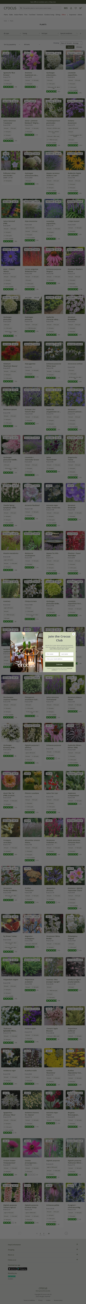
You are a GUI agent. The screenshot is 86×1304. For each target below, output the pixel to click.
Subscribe (59, 664)
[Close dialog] (73, 634)
